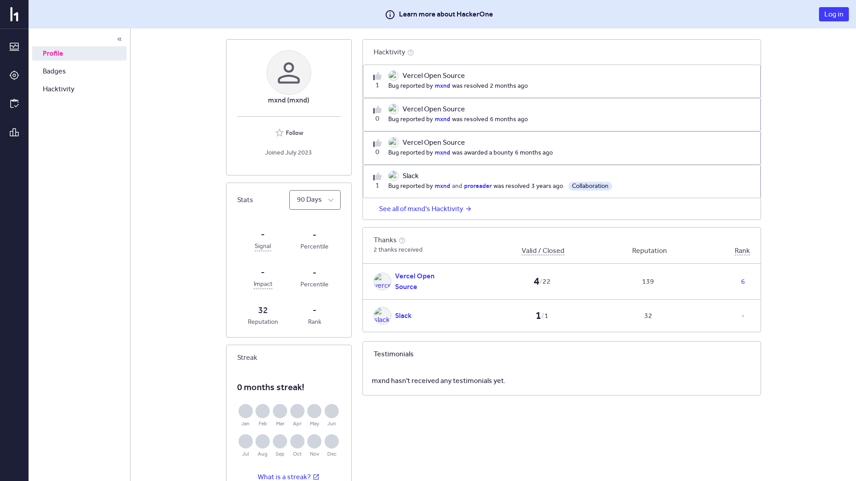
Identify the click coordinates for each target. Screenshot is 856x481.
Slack (403, 315)
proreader (478, 185)
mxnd (442, 85)
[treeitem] (79, 53)
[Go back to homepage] (14, 14)
